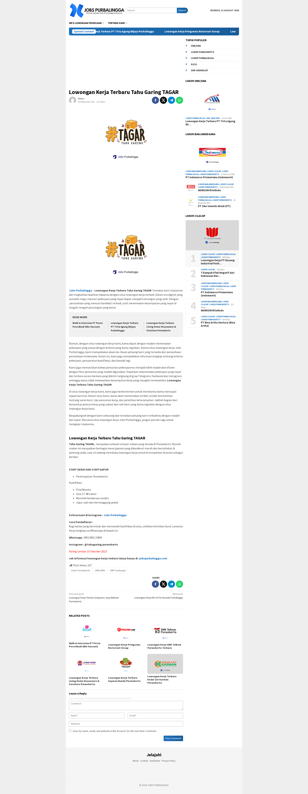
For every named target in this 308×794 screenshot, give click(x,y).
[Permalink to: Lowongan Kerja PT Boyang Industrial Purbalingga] (212, 235)
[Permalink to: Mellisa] (72, 100)
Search (182, 10)
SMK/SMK (215, 118)
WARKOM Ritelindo (209, 190)
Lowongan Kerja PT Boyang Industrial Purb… (218, 262)
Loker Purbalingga (202, 58)
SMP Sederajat (118, 570)
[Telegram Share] (171, 100)
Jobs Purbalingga (115, 515)
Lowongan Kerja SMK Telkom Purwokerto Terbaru (164, 646)
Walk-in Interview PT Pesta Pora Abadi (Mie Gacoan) (84, 645)
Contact (144, 760)
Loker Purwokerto (80, 570)
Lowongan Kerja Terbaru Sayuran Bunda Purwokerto (124, 679)
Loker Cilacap (214, 171)
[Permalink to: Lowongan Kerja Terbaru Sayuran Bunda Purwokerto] (126, 664)
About (135, 760)
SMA (208, 118)
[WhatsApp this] (179, 100)
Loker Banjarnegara (196, 171)
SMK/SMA (100, 570)
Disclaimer (155, 760)
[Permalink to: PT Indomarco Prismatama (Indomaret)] (212, 154)
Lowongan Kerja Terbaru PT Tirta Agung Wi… (210, 123)
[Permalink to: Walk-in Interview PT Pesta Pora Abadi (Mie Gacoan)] (87, 631)
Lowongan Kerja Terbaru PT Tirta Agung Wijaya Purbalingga (100, 31)
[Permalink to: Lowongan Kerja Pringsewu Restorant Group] (126, 631)
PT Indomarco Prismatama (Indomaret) (209, 177)
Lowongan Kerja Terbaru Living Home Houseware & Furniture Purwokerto (161, 327)
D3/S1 (194, 64)
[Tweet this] (163, 100)
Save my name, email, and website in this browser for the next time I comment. (115, 731)
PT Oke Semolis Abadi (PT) (214, 206)
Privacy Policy (168, 760)
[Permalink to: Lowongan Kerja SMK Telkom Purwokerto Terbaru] (165, 631)
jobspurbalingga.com (153, 558)
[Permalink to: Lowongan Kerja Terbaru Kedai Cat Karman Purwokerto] (165, 664)
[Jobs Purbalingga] (97, 10)
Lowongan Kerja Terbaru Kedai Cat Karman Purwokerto (161, 679)
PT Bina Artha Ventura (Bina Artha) (218, 324)
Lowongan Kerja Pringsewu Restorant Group (175, 31)
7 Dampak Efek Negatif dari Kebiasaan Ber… (217, 274)
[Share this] (155, 100)
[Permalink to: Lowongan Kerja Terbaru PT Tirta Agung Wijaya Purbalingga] (212, 100)
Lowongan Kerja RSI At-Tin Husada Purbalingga (158, 595)
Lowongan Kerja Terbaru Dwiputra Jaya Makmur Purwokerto (94, 597)
